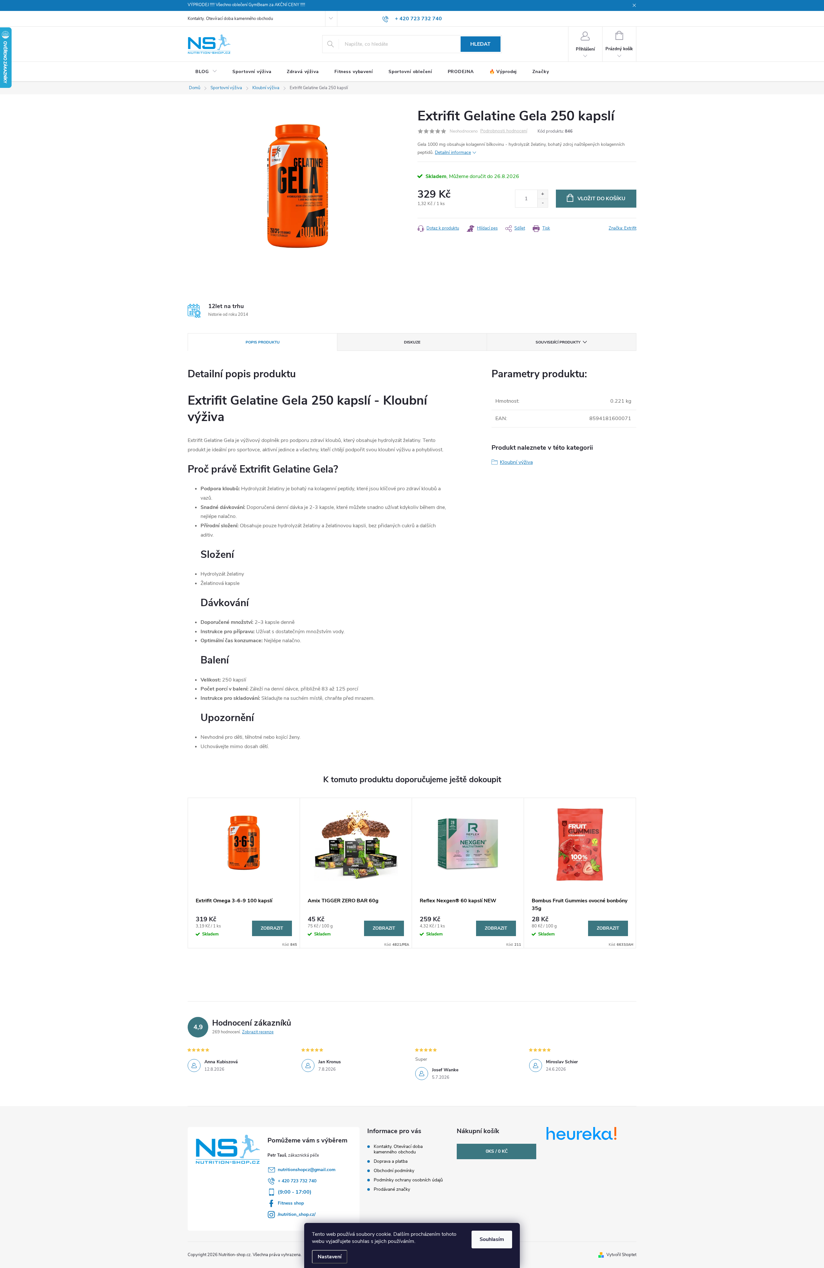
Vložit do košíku (601, 198)
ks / (497, 1151)
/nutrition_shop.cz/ (296, 1214)
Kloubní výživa (516, 462)
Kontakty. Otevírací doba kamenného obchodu (230, 19)
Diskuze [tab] (412, 342)
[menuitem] (206, 72)
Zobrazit (272, 928)
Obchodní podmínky (394, 1171)
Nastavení (330, 1256)
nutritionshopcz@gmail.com (306, 1170)
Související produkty (558, 342)
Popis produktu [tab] (263, 342)
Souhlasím (492, 1239)
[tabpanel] (244, 873)
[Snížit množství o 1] (542, 203)
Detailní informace (453, 152)
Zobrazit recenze (258, 1032)
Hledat (480, 44)
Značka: (622, 228)
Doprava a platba (390, 1161)
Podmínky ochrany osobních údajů (408, 1180)
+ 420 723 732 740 (297, 1181)
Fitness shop (291, 1203)
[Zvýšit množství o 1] (542, 194)
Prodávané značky (392, 1189)
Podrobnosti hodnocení (503, 131)
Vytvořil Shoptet (621, 1255)
